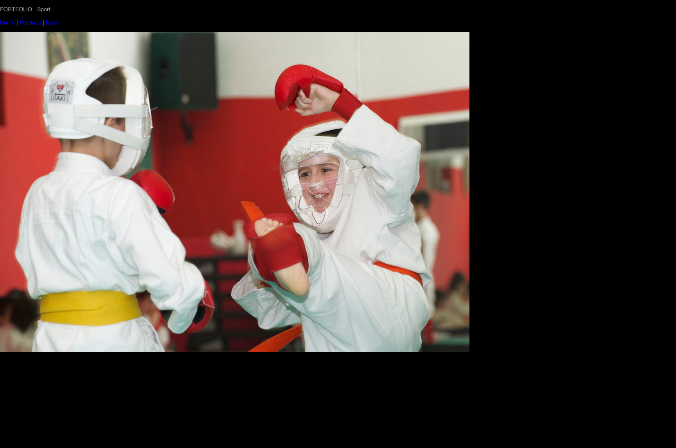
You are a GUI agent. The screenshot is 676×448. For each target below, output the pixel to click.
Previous (30, 22)
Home (7, 22)
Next (51, 22)
